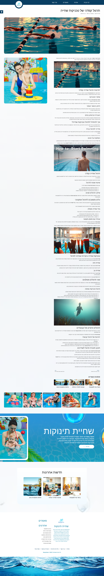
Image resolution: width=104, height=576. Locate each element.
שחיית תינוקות (97, 13)
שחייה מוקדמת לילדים (46, 541)
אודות (76, 2)
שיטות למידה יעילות (78, 387)
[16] (13, 399)
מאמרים (65, 2)
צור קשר (54, 2)
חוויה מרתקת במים (47, 537)
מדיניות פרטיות (54, 549)
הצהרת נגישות (45, 549)
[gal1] (90, 399)
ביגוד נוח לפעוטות (94, 387)
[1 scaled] (52, 399)
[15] (32, 399)
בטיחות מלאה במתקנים (46, 534)
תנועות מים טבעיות (47, 543)
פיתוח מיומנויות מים (63, 387)
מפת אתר (37, 549)
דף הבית (86, 2)
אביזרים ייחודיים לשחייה (46, 539)
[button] (1, 11)
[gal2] (71, 399)
